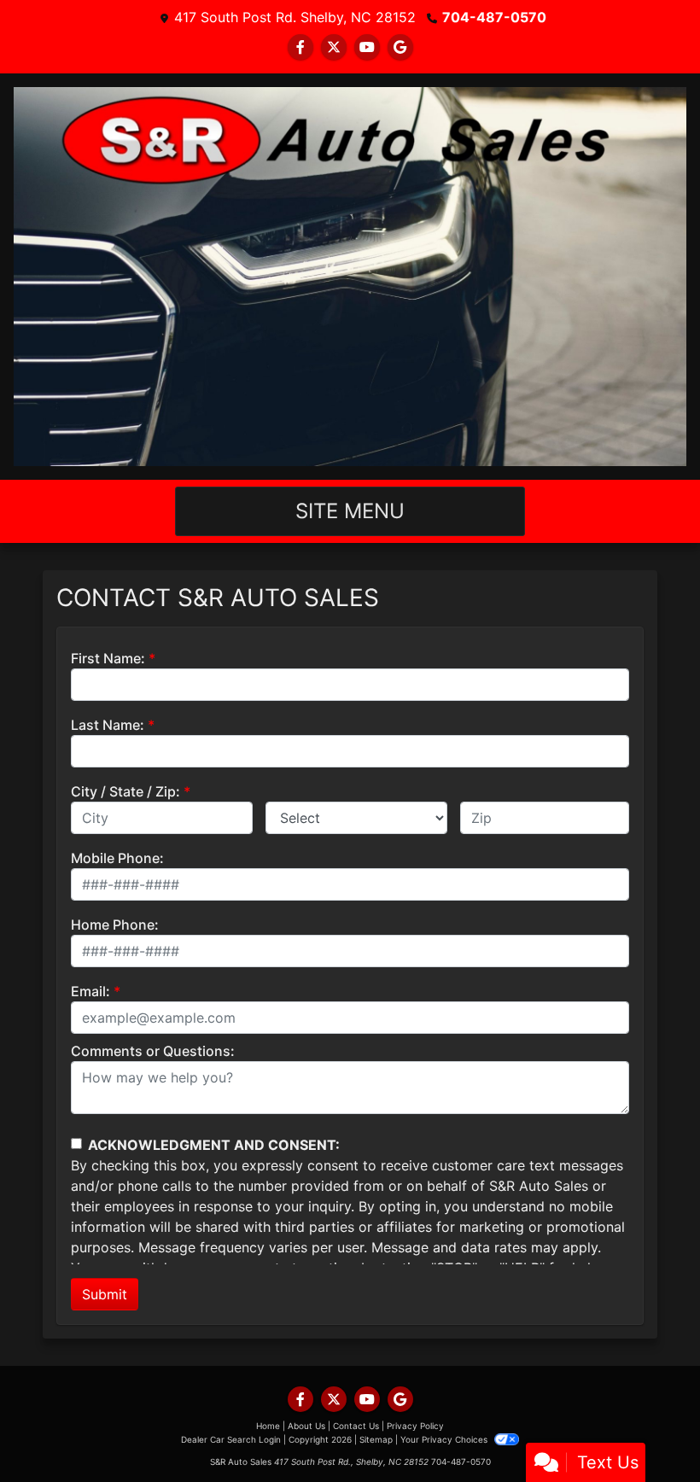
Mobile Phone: (117, 857)
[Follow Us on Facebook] (300, 47)
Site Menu (350, 511)
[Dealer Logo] (350, 276)
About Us (306, 1426)
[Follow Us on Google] (400, 47)
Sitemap (376, 1439)
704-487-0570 (494, 17)
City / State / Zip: (125, 791)
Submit (104, 1294)
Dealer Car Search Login (231, 1439)
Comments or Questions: (153, 1050)
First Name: (108, 658)
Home (268, 1426)
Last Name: (107, 724)
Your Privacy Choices (445, 1439)
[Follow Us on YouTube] (367, 47)
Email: (90, 991)
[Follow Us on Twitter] (334, 47)
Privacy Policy (415, 1426)
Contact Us (356, 1426)
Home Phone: (115, 924)
